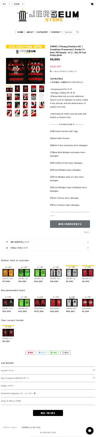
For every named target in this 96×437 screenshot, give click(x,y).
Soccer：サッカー (8, 370)
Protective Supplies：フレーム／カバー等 (18, 393)
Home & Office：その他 (11, 401)
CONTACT (56, 32)
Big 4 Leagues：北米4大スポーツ (15, 378)
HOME (20, 32)
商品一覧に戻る (48, 413)
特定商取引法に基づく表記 (31, 427)
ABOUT (30, 32)
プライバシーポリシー (10, 427)
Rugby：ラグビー (8, 386)
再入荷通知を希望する (71, 224)
